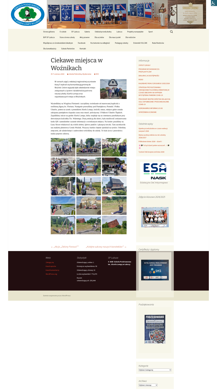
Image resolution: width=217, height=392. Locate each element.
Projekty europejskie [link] (135, 31)
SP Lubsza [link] (75, 31)
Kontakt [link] (83, 48)
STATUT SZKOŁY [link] (144, 65)
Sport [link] (150, 31)
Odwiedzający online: (85, 262)
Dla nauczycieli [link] (114, 37)
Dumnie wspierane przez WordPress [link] (57, 295)
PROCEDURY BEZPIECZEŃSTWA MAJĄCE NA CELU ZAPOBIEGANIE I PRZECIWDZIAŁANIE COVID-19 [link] (154, 101)
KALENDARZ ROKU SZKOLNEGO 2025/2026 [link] (154, 83)
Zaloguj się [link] (50, 262)
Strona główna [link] (49, 31)
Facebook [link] (81, 43)
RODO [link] (141, 79)
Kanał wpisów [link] (51, 266)
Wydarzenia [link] (86, 74)
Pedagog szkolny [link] (121, 43)
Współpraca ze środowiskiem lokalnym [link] (58, 43)
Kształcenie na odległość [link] (100, 43)
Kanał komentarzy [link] (52, 270)
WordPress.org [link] (51, 274)
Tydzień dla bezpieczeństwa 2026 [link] (151, 152)
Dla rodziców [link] (130, 37)
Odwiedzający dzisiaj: (85, 270)
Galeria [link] (87, 31)
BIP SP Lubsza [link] (49, 37)
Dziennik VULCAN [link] (140, 43)
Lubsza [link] (119, 31)
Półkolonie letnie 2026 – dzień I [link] (150, 141)
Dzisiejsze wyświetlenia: (86, 266)
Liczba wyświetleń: (84, 274)
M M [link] (97, 74)
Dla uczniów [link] (99, 37)
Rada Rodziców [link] (158, 43)
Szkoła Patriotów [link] (68, 48)
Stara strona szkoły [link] (67, 37)
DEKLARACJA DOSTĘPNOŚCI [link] (149, 75)
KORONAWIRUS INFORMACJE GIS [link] (151, 108)
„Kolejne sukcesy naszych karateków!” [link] (106, 246)
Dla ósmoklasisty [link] (49, 48)
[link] (214, 3)
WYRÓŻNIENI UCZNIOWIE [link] (147, 112)
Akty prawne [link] (85, 37)
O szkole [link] (63, 31)
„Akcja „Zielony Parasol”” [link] (64, 246)
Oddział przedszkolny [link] (103, 31)
